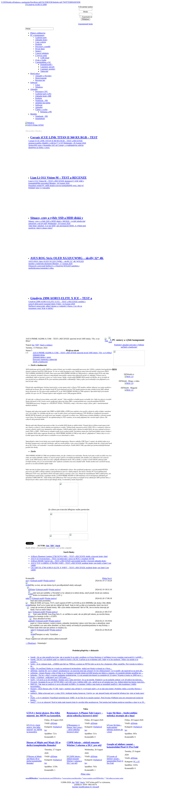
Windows (39, 87)
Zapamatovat (87, 17)
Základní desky (41, 40)
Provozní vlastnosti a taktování (45, 359)
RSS (73, 2)
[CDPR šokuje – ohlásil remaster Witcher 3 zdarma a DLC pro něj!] (75, 763)
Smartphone (40, 118)
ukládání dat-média (42, 103)
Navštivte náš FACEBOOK (41, 2)
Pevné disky (40, 49)
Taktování (44, 71)
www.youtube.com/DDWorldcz (93, 778)
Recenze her (40, 80)
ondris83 (31, 621)
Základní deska (39, 355)
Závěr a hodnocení (40, 362)
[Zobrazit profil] (36, 581)
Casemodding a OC (43, 62)
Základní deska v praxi (42, 357)
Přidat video (85, 774)
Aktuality (34, 89)
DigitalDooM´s (46, 64)
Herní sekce (35, 73)
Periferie (38, 44)
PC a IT (136, 762)
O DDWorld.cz (7, 2)
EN (76, 2)
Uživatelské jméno (85, 7)
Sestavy (38, 51)
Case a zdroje (40, 42)
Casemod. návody (47, 67)
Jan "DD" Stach (53, 546)
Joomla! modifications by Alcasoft (85, 787)
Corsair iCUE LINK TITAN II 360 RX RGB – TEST (64, 137)
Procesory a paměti (42, 46)
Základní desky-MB (43, 96)
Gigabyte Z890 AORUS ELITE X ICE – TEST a (61, 298)
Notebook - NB (41, 100)
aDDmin (31, 589)
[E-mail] (110, 339)
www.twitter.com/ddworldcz (72, 778)
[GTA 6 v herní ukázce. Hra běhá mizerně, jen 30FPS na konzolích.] (35, 732)
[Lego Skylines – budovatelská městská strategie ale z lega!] (115, 732)
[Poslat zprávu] (49, 581)
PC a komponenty (37, 35)
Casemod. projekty (47, 69)
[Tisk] (106, 339)
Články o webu (41, 109)
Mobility (33, 114)
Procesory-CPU (41, 91)
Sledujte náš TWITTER (61, 2)
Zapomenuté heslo (85, 24)
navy (28, 581)
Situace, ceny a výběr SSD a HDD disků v (56, 217)
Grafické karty (41, 37)
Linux (37, 85)
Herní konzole (41, 78)
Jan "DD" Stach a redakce (42, 345)
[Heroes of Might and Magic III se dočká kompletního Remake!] (35, 763)
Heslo (85, 12)
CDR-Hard (44, 58)
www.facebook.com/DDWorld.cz (50, 778)
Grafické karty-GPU (43, 94)
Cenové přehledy (42, 53)
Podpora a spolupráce (21, 2)
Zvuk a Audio (40, 60)
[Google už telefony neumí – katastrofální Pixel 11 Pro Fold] (115, 763)
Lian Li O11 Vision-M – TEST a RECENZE (58, 177)
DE (79, 2)
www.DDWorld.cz (32, 778)
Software (33, 82)
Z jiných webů (41, 55)
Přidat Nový (107, 578)
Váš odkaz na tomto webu (114, 778)
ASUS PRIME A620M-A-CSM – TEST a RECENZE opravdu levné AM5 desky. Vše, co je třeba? (72, 353)
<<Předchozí (31, 643)
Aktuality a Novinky (43, 76)
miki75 (28, 598)
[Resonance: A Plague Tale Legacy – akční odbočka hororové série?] (75, 732)
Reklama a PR (46, 112)
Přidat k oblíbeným (37, 33)
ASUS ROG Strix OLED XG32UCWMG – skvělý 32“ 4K (67, 258)
